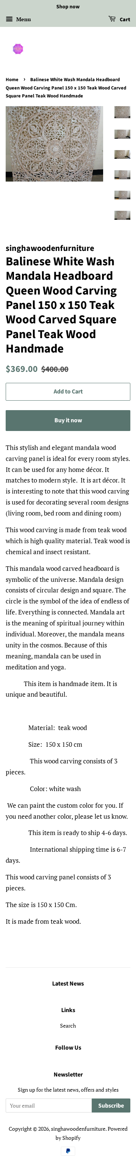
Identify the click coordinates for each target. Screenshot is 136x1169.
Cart (124, 20)
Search (68, 1025)
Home (12, 79)
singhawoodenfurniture (78, 1128)
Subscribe (111, 1106)
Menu (23, 19)
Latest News (68, 983)
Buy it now (68, 420)
